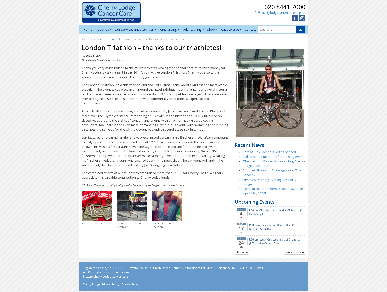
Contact (250, 29)
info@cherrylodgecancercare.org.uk (278, 12)
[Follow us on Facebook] (295, 18)
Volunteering (192, 29)
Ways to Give (229, 29)
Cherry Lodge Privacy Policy (101, 284)
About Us (102, 29)
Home (87, 29)
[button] (242, 252)
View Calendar (293, 252)
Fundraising (168, 29)
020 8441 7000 (284, 7)
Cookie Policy (130, 284)
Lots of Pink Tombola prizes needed (269, 152)
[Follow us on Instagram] (302, 18)
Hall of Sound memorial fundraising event (273, 156)
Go (301, 29)
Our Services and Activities (134, 29)
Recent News (106, 39)
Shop (211, 29)
